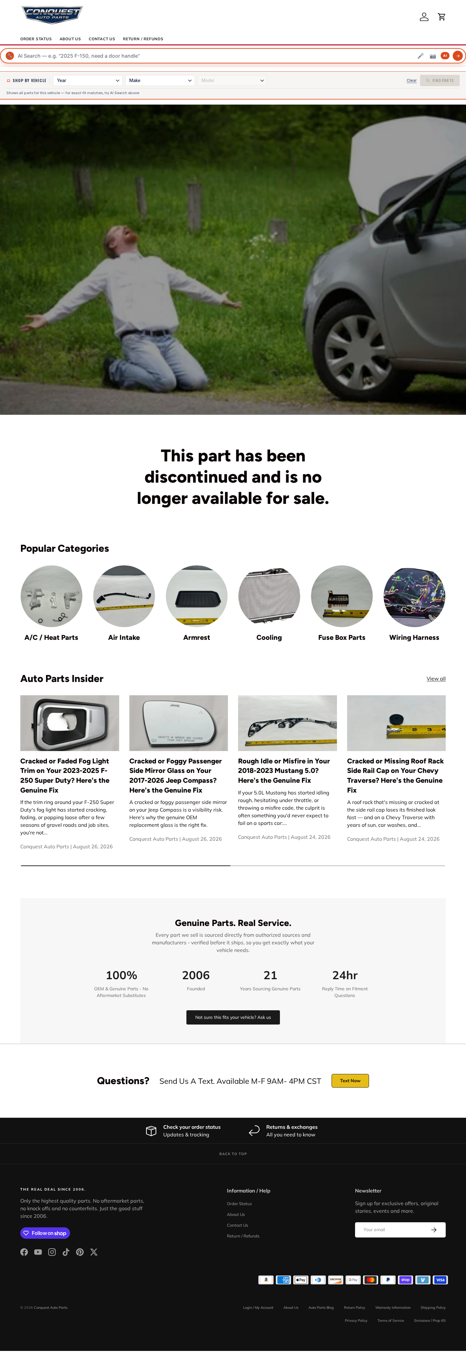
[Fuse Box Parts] (342, 596)
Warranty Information (393, 1307)
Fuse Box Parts (342, 637)
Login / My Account (258, 1307)
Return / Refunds (143, 39)
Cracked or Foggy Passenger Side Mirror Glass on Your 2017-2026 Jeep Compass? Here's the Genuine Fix (175, 775)
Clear (412, 80)
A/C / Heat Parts (51, 637)
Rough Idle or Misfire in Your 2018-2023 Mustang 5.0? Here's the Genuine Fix (284, 770)
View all (436, 678)
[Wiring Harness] (414, 596)
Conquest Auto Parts (50, 1307)
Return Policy (354, 1307)
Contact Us (102, 39)
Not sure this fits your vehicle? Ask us (233, 1017)
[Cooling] (269, 596)
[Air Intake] (124, 596)
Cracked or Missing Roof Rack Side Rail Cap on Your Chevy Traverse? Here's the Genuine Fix (395, 775)
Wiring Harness (414, 637)
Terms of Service (391, 1320)
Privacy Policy (356, 1320)
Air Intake (124, 637)
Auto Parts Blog (321, 1307)
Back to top (233, 1154)
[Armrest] (197, 596)
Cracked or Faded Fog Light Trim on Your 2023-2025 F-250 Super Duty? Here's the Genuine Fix (64, 775)
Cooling (269, 637)
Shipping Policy (433, 1307)
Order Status (36, 39)
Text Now (350, 1080)
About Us (70, 39)
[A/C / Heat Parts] (51, 596)
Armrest (196, 637)
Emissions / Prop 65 (430, 1320)
